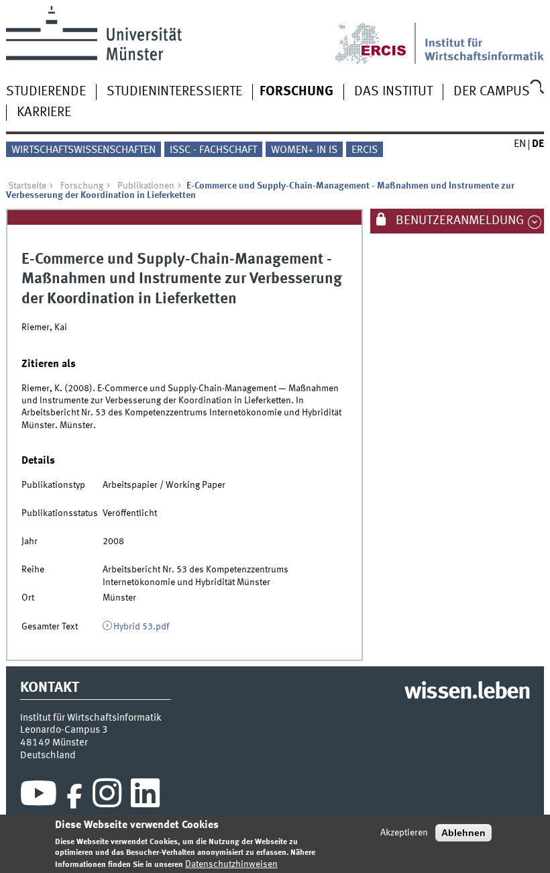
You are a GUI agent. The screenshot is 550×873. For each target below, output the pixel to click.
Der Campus (491, 92)
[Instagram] (107, 796)
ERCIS (364, 150)
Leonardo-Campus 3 (64, 730)
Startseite (27, 186)
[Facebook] (74, 796)
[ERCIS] (379, 35)
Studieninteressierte (174, 92)
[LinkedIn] (145, 796)
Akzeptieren (404, 832)
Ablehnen (463, 832)
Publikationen (145, 186)
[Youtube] (38, 796)
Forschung (296, 92)
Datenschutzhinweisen (231, 864)
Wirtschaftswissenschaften (83, 150)
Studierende (46, 92)
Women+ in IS (304, 150)
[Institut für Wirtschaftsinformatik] (485, 35)
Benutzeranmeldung (458, 221)
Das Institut (393, 92)
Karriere (44, 112)
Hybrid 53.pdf (141, 626)
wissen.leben (467, 692)
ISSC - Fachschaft (213, 150)
